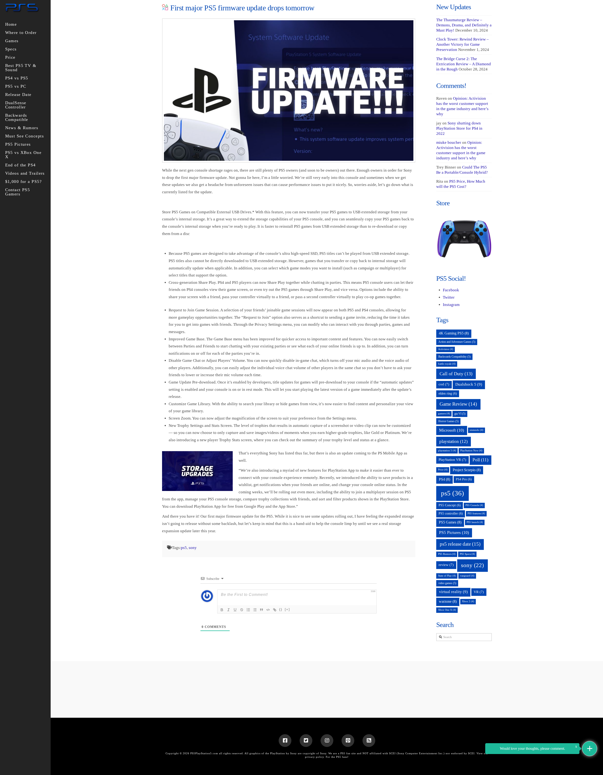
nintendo (476, 430)
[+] (287, 609)
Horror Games (448, 421)
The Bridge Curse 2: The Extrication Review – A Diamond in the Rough (463, 64)
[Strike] (241, 610)
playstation (453, 441)
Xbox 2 (468, 601)
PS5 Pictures (454, 532)
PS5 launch (475, 522)
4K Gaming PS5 (454, 333)
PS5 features (476, 513)
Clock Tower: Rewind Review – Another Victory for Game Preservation (462, 44)
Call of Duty (456, 373)
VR (479, 592)
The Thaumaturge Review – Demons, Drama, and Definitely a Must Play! (464, 25)
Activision (445, 349)
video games (447, 583)
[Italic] (228, 610)
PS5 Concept (450, 505)
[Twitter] (306, 740)
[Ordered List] (248, 610)
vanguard (467, 575)
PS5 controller (451, 513)
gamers (444, 413)
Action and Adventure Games (456, 341)
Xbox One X (447, 610)
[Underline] (235, 610)
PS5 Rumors (447, 554)
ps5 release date (460, 544)
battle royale (447, 364)
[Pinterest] (348, 740)
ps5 (184, 547)
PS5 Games (450, 522)
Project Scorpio (467, 470)
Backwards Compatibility (454, 356)
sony (193, 547)
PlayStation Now (471, 450)
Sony (323, 753)
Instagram (451, 304)
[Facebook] (285, 740)
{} (280, 609)
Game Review (458, 404)
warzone (448, 601)
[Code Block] (268, 610)
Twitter (449, 297)
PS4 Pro (464, 479)
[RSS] (369, 740)
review (446, 565)
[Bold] (222, 610)
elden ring (448, 393)
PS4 (444, 479)
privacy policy (314, 756)
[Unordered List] (255, 610)
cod (444, 384)
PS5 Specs (467, 554)
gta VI (459, 413)
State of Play (447, 575)
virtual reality (453, 591)
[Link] (274, 610)
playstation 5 (447, 450)
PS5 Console (474, 505)
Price (443, 469)
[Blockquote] (261, 610)
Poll (480, 459)
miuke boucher (448, 142)
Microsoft (451, 430)
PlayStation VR (452, 460)
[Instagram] (327, 740)
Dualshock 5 (468, 384)
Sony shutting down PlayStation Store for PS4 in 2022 (459, 128)
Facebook (451, 290)
